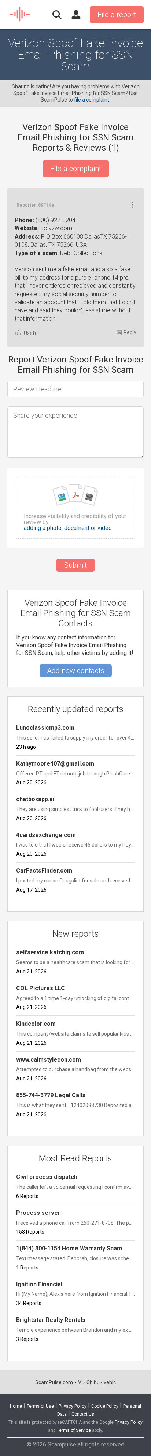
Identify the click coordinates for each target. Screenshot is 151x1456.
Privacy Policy (72, 1406)
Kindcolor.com (36, 1023)
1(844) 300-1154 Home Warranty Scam (69, 1248)
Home (16, 1406)
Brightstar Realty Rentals (50, 1319)
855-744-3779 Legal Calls (50, 1095)
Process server (38, 1212)
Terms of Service (74, 1430)
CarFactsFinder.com (44, 870)
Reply (130, 332)
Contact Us (82, 1414)
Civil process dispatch (46, 1176)
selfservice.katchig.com (50, 952)
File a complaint (75, 168)
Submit (75, 565)
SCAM (20, 14)
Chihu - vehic (101, 1382)
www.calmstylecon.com (48, 1059)
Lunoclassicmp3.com (45, 727)
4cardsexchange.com (46, 835)
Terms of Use (40, 1406)
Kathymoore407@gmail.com (55, 763)
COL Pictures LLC (40, 988)
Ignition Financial (39, 1284)
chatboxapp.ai (35, 799)
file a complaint (91, 100)
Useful (31, 333)
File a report (116, 14)
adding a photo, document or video (68, 528)
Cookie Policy (104, 1406)
